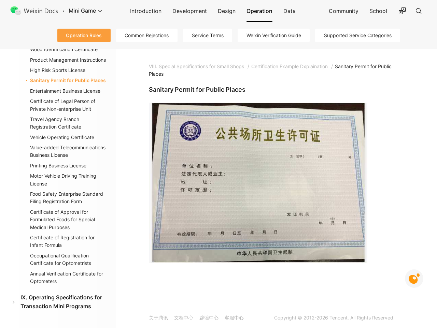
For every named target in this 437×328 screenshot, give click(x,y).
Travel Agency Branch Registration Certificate (55, 123)
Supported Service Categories (358, 35)
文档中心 (183, 317)
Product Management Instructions (68, 60)
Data (289, 11)
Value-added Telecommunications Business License (67, 151)
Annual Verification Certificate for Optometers (66, 277)
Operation (259, 11)
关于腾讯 (158, 317)
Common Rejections (147, 35)
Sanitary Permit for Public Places (68, 80)
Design (227, 11)
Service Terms (208, 35)
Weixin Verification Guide (273, 35)
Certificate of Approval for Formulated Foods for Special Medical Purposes (62, 219)
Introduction (145, 11)
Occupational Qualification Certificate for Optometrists (60, 259)
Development (189, 11)
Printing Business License (58, 165)
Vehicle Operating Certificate (62, 137)
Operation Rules (84, 35)
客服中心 (234, 317)
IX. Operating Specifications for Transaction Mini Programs (61, 302)
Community (343, 11)
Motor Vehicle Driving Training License (63, 179)
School (378, 11)
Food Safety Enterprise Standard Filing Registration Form (66, 197)
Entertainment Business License (65, 91)
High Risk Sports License (57, 70)
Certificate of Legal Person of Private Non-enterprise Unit (62, 104)
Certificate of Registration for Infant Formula (62, 241)
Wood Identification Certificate (64, 49)
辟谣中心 (208, 317)
